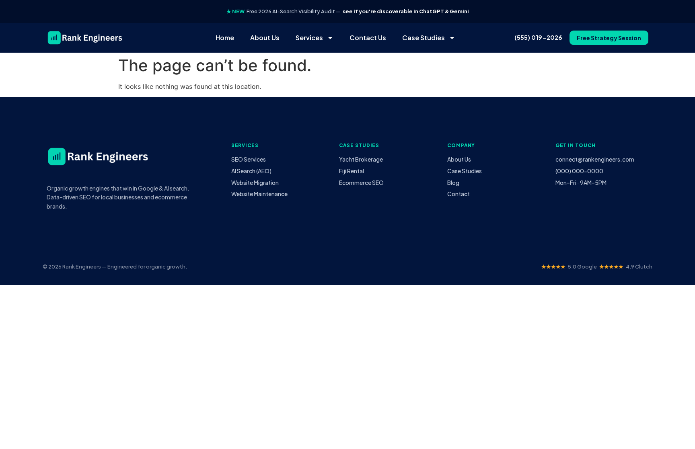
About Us (265, 37)
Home (225, 37)
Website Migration (255, 182)
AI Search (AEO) (251, 170)
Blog (453, 182)
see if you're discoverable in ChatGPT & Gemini (406, 11)
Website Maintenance (259, 193)
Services (309, 37)
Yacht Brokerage (361, 159)
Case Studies (423, 37)
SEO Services (248, 159)
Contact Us (368, 37)
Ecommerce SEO (361, 182)
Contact (458, 193)
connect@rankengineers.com (594, 159)
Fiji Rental (351, 170)
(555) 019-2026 (538, 37)
